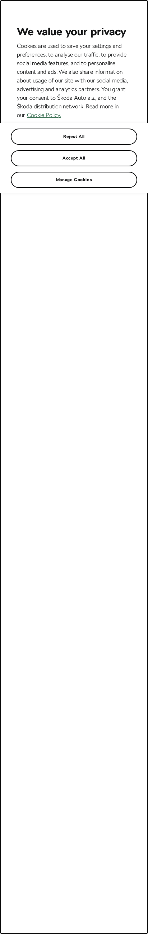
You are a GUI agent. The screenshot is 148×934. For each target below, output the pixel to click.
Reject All (74, 136)
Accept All (74, 158)
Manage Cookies (74, 179)
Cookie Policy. (44, 115)
